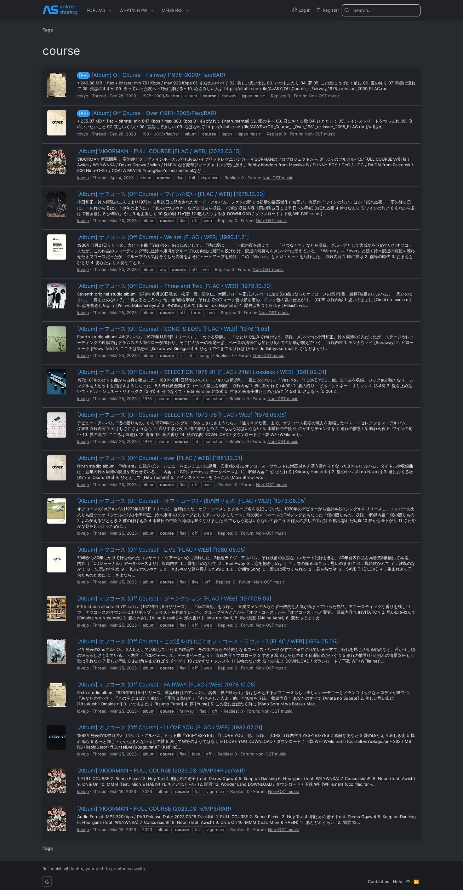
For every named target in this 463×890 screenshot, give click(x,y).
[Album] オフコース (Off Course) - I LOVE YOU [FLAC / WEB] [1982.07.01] (169, 727)
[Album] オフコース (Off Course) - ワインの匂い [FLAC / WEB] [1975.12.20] (171, 194)
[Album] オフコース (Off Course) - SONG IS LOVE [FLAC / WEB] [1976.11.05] (173, 329)
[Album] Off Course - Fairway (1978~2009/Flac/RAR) (152, 75)
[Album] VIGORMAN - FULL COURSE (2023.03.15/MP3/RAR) (154, 809)
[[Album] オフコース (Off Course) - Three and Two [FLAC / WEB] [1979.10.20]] (56, 295)
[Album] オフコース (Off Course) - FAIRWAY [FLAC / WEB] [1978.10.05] (166, 684)
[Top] (408, 881)
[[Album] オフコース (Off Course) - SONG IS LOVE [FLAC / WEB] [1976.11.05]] (56, 339)
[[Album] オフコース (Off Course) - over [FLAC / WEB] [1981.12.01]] (56, 467)
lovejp (83, 177)
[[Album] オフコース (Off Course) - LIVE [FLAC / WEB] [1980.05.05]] (56, 559)
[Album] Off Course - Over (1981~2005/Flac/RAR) (147, 113)
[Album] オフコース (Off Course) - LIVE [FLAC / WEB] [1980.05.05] (161, 550)
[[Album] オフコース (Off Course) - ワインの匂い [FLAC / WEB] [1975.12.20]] (56, 204)
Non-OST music (324, 95)
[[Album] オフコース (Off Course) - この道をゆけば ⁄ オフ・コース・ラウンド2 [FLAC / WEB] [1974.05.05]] (56, 651)
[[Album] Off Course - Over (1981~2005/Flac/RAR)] (56, 122)
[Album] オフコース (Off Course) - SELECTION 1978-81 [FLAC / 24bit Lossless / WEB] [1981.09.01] (201, 372)
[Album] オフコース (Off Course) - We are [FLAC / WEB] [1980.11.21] (163, 237)
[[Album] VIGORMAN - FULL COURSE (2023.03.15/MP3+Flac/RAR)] (56, 780)
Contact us (378, 881)
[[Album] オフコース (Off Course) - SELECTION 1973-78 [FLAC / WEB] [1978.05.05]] (56, 425)
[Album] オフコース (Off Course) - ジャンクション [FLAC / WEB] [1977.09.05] (174, 598)
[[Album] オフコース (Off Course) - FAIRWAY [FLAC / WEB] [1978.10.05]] (56, 694)
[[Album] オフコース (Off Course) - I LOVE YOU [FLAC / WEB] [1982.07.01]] (56, 737)
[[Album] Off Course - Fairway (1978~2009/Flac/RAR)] (56, 84)
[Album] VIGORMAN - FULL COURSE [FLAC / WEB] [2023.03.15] (159, 151)
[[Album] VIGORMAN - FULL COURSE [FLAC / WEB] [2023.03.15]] (56, 161)
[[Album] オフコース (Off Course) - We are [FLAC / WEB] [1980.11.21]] (56, 247)
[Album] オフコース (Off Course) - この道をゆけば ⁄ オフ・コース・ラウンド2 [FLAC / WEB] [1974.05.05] (207, 641)
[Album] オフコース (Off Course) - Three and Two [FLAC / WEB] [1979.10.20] (174, 286)
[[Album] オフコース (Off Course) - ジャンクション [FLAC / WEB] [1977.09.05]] (56, 608)
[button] (110, 10)
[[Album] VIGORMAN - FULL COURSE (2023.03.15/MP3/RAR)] (56, 818)
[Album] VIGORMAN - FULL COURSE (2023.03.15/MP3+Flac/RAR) (161, 770)
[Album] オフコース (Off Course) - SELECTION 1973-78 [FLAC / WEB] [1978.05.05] (182, 415)
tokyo (82, 95)
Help (397, 881)
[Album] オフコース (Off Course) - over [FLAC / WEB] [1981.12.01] (159, 458)
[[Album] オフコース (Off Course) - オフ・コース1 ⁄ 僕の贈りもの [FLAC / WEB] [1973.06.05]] (56, 511)
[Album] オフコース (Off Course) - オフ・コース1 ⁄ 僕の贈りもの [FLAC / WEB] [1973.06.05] (191, 501)
